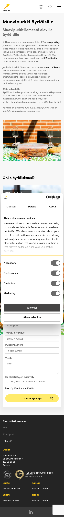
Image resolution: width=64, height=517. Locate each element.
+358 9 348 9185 (11, 500)
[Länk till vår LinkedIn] (32, 512)
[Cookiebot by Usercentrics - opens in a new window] (46, 198)
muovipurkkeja (53, 42)
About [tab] (52, 206)
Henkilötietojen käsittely (19, 376)
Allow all (32, 307)
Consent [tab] (11, 206)
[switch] (55, 273)
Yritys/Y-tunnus (14, 332)
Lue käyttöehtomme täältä (19, 388)
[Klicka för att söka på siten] (50, 7)
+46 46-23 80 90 (11, 488)
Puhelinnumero (14, 344)
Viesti (8, 358)
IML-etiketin (50, 58)
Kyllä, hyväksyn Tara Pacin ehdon (27, 381)
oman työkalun (52, 67)
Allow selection (32, 317)
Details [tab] (32, 206)
